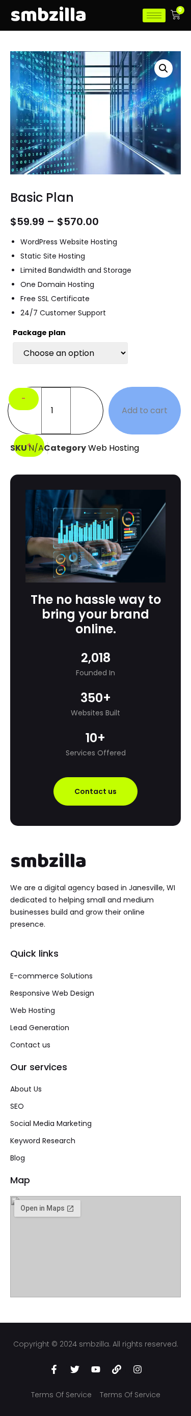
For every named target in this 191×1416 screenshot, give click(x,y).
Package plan (39, 332)
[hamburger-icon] (154, 15)
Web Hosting (113, 448)
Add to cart (145, 410)
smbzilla (48, 861)
